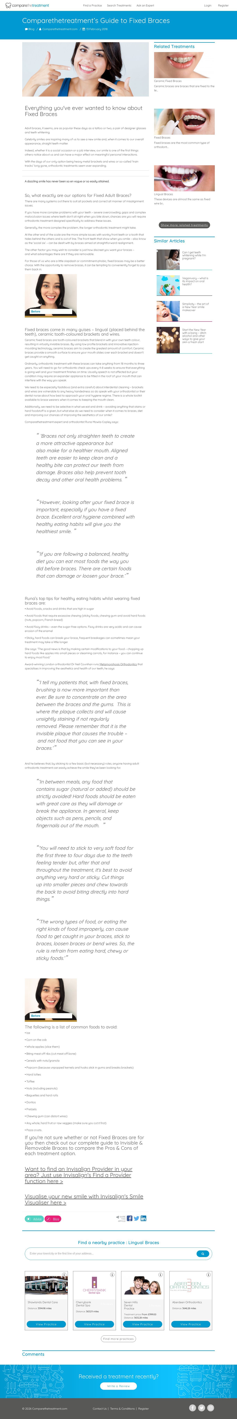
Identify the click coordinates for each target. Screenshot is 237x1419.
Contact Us (100, 1408)
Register (223, 5)
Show (184, 225)
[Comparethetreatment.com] (27, 5)
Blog (31, 29)
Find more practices (118, 1339)
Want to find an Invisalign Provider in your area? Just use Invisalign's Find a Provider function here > (78, 1174)
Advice (37, 1219)
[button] (129, 1218)
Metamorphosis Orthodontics (118, 664)
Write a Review (118, 1386)
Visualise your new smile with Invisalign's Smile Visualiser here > (84, 1199)
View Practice (46, 1324)
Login (207, 5)
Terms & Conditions (122, 1408)
